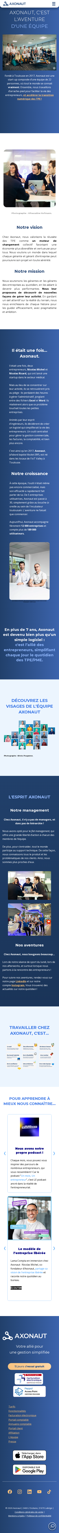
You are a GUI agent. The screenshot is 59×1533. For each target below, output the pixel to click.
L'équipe (13, 1437)
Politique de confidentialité (39, 1515)
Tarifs (11, 1406)
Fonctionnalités (17, 1411)
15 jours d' (29, 1366)
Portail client (15, 1428)
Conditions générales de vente (29, 1512)
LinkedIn (21, 981)
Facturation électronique (22, 1415)
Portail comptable (18, 1419)
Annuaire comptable (19, 1424)
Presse (12, 1441)
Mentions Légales (16, 1515)
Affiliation (13, 1432)
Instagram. (18, 985)
